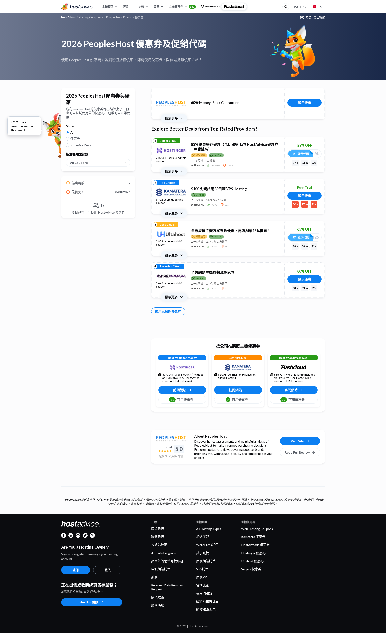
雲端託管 (202, 585)
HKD (300, 6)
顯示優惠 (304, 102)
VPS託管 (202, 569)
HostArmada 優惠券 (255, 545)
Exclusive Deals (81, 145)
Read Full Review (297, 452)
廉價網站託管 (206, 561)
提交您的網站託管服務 (167, 561)
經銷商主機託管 (207, 601)
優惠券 (75, 139)
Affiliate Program (163, 553)
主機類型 (107, 6)
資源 (156, 6)
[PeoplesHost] (171, 439)
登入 (108, 570)
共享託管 (202, 553)
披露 (154, 577)
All (72, 132)
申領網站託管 (160, 569)
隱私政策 (157, 597)
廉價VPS (202, 577)
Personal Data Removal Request (167, 587)
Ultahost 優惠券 (252, 561)
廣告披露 (319, 17)
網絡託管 (202, 537)
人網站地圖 (159, 545)
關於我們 (157, 529)
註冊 (75, 570)
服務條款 (157, 605)
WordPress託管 (207, 545)
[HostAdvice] (77, 6)
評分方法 (305, 17)
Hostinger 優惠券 (253, 553)
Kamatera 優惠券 (253, 537)
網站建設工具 (206, 609)
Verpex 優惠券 (251, 569)
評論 (126, 6)
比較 (141, 6)
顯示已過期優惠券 (168, 311)
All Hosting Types (208, 529)
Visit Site (297, 441)
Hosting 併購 (89, 602)
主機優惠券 (182, 6)
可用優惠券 (181, 399)
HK (319, 6)
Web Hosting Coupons (257, 529)
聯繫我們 (157, 537)
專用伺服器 (204, 593)
